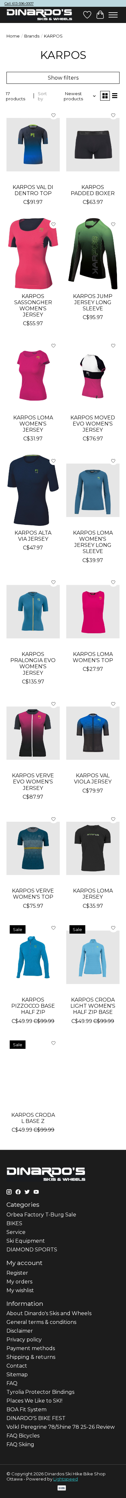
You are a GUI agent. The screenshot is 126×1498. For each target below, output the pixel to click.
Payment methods (30, 1348)
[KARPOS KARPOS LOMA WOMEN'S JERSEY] (33, 374)
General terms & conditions (41, 1322)
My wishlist (20, 1290)
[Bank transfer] (62, 1488)
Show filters (63, 78)
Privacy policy (24, 1340)
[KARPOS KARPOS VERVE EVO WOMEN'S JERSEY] (33, 733)
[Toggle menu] (113, 14)
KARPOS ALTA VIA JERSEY (33, 536)
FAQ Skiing (20, 1444)
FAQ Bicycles (22, 1436)
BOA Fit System (26, 1409)
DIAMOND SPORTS (31, 1250)
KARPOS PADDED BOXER (93, 190)
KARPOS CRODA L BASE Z (33, 1118)
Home (13, 36)
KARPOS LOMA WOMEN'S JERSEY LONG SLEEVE (93, 542)
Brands (31, 36)
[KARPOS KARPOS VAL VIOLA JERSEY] (93, 733)
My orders (19, 1282)
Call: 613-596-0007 (19, 3)
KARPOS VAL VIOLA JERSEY (92, 778)
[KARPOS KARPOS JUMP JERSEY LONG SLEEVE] (93, 253)
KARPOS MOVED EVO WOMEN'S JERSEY (92, 424)
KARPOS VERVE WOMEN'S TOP (33, 894)
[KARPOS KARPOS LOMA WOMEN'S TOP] (93, 611)
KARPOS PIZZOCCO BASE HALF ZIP (33, 1006)
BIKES (14, 1223)
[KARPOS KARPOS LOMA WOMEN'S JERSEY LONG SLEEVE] (93, 490)
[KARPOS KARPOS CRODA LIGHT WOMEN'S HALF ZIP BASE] (93, 957)
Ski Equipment (25, 1241)
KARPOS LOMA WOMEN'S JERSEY (33, 424)
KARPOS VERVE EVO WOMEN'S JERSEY (33, 781)
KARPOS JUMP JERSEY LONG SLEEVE (92, 302)
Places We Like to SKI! (34, 1401)
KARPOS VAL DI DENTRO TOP (33, 190)
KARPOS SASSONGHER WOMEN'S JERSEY (33, 305)
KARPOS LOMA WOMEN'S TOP (93, 657)
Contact (16, 1366)
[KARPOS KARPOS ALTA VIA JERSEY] (33, 490)
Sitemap (17, 1374)
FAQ (11, 1383)
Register (17, 1273)
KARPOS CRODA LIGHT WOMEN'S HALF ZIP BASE (92, 1006)
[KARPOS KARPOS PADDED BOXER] (93, 144)
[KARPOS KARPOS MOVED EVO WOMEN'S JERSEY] (93, 374)
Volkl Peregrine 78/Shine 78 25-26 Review (60, 1427)
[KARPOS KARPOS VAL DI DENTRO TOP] (33, 144)
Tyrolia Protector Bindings (40, 1392)
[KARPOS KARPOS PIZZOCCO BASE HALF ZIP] (33, 957)
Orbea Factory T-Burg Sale (41, 1215)
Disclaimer (19, 1331)
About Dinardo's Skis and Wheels (48, 1313)
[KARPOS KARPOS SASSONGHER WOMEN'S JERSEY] (33, 253)
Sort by (42, 96)
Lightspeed (65, 1478)
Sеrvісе (16, 1232)
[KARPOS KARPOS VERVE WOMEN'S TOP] (33, 848)
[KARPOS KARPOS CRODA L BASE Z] (33, 1072)
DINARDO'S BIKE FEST (36, 1418)
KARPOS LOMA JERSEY (93, 894)
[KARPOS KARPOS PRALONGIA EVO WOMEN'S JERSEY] (33, 611)
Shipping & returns (30, 1357)
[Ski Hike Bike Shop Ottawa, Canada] (39, 15)
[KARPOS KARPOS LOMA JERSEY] (93, 848)
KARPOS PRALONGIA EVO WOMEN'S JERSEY (33, 663)
